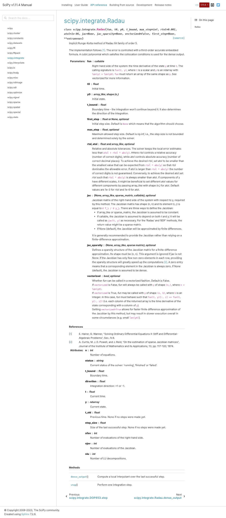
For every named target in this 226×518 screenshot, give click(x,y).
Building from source (122, 4)
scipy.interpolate (15, 63)
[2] (165, 262)
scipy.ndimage (14, 82)
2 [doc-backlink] (70, 342)
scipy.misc (12, 77)
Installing (67, 4)
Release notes (163, 4)
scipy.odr (12, 87)
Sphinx (25, 514)
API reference (98, 4)
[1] (103, 50)
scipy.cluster (13, 33)
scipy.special (14, 112)
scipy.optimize (14, 92)
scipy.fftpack (13, 53)
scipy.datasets (14, 43)
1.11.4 (203, 4)
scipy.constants (15, 38)
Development (144, 4)
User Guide (81, 4)
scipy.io (11, 67)
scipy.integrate (15, 58)
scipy (10, 28)
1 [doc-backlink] (70, 333)
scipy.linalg (13, 72)
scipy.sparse (13, 102)
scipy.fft (11, 48)
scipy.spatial (13, 107)
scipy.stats (12, 117)
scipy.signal (13, 97)
